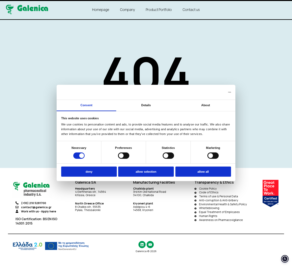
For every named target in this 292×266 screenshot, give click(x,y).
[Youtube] (150, 244)
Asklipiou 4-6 (141, 207)
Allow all (203, 171)
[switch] (123, 155)
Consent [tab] (86, 105)
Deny (89, 171)
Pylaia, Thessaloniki (88, 210)
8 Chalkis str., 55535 (88, 207)
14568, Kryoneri (143, 210)
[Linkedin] (142, 244)
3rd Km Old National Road (150, 192)
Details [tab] (146, 105)
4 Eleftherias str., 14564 (90, 192)
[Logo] (27, 10)
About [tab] (205, 105)
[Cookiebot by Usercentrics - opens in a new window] (213, 92)
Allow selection (146, 171)
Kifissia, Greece (85, 195)
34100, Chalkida (143, 195)
